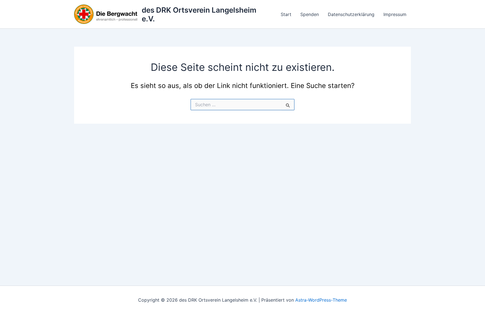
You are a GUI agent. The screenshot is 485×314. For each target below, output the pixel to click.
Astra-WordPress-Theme (321, 300)
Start (286, 14)
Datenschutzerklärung (351, 14)
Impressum (394, 14)
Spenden (309, 14)
